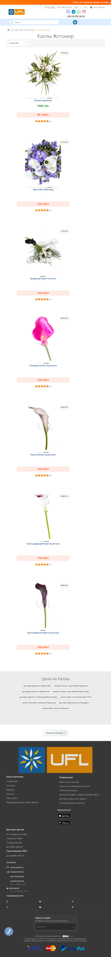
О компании (12, 781)
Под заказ (43, 204)
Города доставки (14, 838)
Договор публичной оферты (72, 798)
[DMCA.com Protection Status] (69, 936)
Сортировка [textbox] (14, 43)
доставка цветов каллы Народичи (74, 702)
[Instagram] (84, 13)
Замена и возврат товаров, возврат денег (79, 794)
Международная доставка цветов (22, 802)
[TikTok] (73, 907)
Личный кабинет (98, 7)
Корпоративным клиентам (72, 803)
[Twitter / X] (7, 907)
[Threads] (73, 901)
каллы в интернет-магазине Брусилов (39, 702)
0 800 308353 (14, 888)
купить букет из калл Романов (55, 708)
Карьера (10, 789)
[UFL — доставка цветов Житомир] (17, 11)
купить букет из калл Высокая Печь (76, 696)
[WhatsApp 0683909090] (79, 13)
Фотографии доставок (16, 834)
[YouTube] (40, 907)
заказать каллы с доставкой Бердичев (71, 685)
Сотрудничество (14, 842)
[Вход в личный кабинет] (91, 7)
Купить (44, 115)
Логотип (10, 793)
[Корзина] (74, 22)
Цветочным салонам (69, 782)
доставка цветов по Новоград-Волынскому (38, 696)
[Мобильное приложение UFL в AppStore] (64, 815)
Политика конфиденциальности (74, 786)
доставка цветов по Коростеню (36, 691)
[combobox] (17, 43)
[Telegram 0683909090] (74, 13)
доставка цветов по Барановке (37, 685)
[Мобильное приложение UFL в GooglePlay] (64, 822)
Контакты (10, 785)
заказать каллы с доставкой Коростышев (71, 691)
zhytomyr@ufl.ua (17, 867)
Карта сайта (12, 798)
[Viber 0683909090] (68, 13)
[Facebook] (40, 901)
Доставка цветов (14, 846)
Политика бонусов (68, 790)
